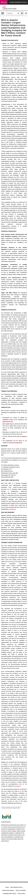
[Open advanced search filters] (22, 13)
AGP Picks (4, 2)
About (7, 887)
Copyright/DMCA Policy (9, 893)
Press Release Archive (16, 887)
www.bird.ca (12, 509)
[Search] (18, 13)
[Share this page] (26, 13)
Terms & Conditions (20, 890)
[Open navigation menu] (2, 13)
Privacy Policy (21, 893)
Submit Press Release (8, 890)
